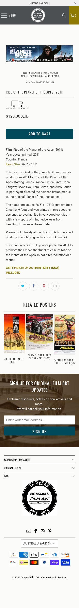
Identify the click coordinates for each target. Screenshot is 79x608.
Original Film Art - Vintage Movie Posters (44, 577)
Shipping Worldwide (40, 3)
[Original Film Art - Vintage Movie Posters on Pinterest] (50, 531)
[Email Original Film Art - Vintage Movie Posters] (29, 531)
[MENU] (2, 15)
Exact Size (13, 164)
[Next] (70, 54)
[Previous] (9, 54)
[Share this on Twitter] (22, 286)
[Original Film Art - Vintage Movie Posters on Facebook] (36, 531)
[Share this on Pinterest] (44, 286)
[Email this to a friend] (55, 286)
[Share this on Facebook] (33, 286)
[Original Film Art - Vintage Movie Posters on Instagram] (43, 531)
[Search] (64, 15)
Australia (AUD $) (37, 543)
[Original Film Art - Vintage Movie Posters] (38, 15)
